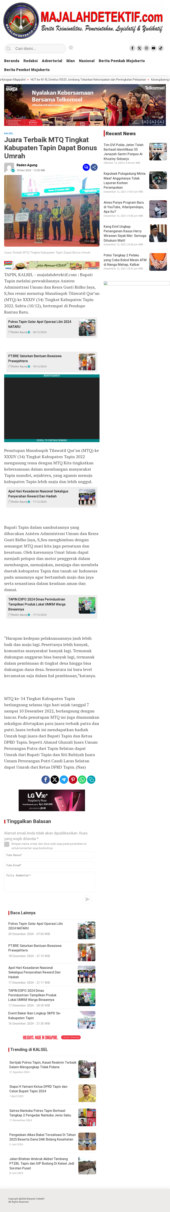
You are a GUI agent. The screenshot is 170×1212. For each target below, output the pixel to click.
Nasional (87, 61)
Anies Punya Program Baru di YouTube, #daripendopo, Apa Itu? (124, 207)
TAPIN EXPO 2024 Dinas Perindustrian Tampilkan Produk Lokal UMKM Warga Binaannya (37, 604)
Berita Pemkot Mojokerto (27, 70)
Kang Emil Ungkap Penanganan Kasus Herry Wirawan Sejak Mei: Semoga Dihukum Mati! (125, 233)
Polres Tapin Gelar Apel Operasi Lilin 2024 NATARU (39, 324)
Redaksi (30, 61)
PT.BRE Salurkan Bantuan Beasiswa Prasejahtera (35, 359)
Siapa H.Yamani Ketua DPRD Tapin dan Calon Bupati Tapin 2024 (38, 1089)
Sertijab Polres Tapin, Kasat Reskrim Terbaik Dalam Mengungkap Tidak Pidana (42, 1065)
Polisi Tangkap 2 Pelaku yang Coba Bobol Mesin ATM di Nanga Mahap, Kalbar (125, 260)
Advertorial (52, 61)
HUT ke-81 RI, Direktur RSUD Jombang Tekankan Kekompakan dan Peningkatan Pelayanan (73, 80)
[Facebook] (132, 48)
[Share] (94, 167)
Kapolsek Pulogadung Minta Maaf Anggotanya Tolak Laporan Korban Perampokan (125, 180)
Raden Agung (27, 165)
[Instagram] (146, 48)
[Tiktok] (161, 48)
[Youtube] (154, 48)
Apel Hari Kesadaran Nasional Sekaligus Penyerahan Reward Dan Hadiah (38, 494)
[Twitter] (139, 48)
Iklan (70, 61)
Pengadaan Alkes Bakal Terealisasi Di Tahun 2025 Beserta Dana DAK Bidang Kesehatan (42, 1137)
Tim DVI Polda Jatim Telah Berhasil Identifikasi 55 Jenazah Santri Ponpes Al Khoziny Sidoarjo (123, 152)
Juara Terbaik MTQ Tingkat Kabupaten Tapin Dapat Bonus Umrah (47, 252)
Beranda (11, 61)
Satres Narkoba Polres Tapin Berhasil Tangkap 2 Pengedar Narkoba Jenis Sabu (40, 1113)
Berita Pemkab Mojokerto (122, 61)
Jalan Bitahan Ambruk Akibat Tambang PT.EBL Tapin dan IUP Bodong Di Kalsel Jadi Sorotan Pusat (41, 1164)
